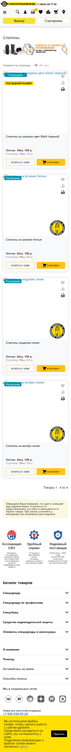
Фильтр (19, 20)
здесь (24, 746)
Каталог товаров (17, 582)
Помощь (9, 659)
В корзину (53, 162)
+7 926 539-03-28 (15, 714)
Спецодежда (11, 593)
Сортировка (53, 20)
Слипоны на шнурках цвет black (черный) (33, 136)
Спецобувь (11, 612)
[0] (33, 12)
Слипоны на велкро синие (23, 446)
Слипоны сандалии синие (22, 342)
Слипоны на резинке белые (24, 239)
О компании (11, 649)
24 (41, 65)
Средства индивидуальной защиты (28, 622)
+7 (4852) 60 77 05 (46, 4)
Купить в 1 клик (20, 162)
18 (35, 65)
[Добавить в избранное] (63, 77)
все (47, 65)
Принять (59, 734)
